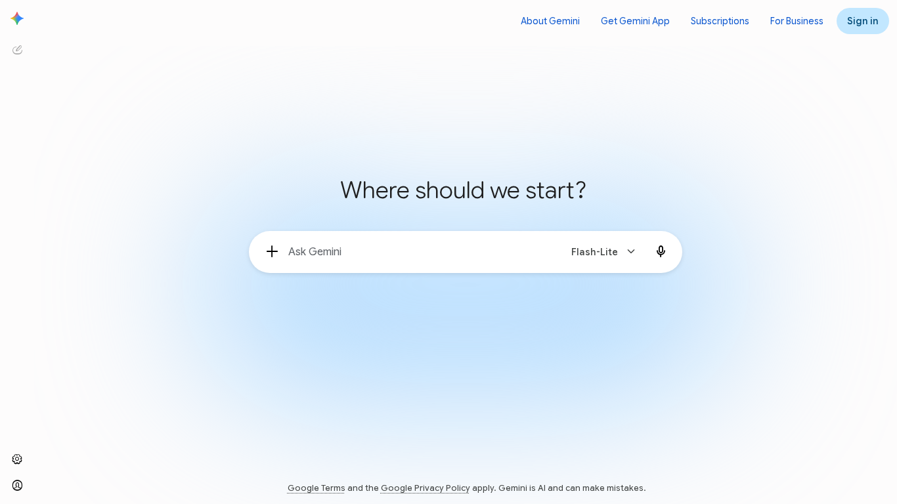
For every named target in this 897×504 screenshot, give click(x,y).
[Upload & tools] (272, 252)
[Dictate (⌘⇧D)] (661, 252)
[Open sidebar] (17, 18)
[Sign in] (17, 485)
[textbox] (418, 252)
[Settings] (17, 459)
